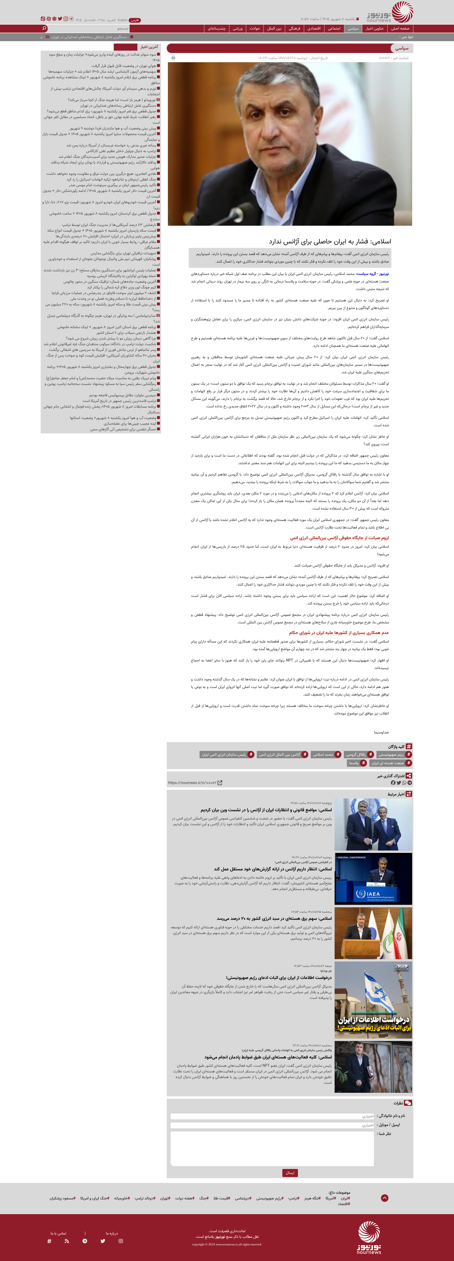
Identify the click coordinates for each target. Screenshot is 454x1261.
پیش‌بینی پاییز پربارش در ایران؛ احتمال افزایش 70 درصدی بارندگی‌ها (106, 236)
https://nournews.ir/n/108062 (192, 783)
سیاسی (353, 28)
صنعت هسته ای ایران (388, 763)
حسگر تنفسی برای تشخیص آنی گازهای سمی (123, 429)
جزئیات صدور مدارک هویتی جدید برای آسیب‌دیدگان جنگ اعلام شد (108, 157)
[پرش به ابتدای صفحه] (385, 1198)
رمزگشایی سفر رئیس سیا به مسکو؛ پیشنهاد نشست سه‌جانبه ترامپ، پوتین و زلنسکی (102, 387)
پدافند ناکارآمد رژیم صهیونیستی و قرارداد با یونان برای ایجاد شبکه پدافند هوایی (105, 165)
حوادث (255, 28)
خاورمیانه (121, 1198)
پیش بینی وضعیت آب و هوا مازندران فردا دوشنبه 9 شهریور (113, 128)
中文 (79, 20)
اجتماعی (334, 28)
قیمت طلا (221, 1198)
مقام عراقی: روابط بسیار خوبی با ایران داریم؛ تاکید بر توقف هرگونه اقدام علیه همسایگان (101, 245)
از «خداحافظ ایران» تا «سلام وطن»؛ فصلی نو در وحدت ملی (113, 299)
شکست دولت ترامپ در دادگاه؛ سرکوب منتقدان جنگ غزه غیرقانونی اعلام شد (100, 344)
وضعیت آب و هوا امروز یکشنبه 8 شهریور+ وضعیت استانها (113, 418)
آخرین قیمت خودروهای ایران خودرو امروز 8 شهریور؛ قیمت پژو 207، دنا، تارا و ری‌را (101, 205)
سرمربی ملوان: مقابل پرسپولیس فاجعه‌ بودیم (123, 395)
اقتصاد (343, 1204)
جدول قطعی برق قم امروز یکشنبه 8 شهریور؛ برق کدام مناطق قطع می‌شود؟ (102, 111)
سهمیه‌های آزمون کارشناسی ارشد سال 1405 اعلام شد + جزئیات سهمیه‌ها (102, 72)
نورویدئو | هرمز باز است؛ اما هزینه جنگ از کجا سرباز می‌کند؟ (112, 100)
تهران (164, 1198)
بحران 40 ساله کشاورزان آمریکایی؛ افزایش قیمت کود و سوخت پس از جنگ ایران (103, 358)
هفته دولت (183, 1198)
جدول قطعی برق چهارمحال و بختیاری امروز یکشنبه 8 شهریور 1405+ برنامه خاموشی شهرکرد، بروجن (103, 370)
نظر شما (385, 1134)
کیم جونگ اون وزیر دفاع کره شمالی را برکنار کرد (122, 287)
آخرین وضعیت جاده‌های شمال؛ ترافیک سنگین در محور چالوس (110, 282)
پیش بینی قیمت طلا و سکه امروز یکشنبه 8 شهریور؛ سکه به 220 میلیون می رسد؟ (102, 307)
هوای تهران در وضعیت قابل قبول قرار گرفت (124, 66)
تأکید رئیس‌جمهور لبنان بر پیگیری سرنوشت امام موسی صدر (113, 185)
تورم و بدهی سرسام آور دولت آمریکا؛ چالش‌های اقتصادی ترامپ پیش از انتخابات (105, 91)
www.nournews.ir (226, 1244)
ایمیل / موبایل (389, 1125)
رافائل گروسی (356, 755)
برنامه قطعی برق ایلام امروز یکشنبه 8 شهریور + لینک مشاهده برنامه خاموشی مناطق (101, 80)
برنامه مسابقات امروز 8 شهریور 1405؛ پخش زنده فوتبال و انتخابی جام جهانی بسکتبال (102, 409)
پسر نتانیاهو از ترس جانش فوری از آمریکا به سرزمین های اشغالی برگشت (103, 350)
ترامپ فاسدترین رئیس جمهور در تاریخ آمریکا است (120, 401)
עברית (101, 20)
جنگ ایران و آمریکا (93, 1198)
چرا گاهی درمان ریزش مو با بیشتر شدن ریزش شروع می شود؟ (111, 338)
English (122, 20)
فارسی (135, 20)
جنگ (202, 1198)
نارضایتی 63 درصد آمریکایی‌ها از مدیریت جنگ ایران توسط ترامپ (109, 225)
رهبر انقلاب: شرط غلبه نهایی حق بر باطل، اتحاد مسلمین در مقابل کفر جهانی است (102, 120)
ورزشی (237, 28)
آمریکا (330, 1198)
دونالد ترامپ (144, 1198)
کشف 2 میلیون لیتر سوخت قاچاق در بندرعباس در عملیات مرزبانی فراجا (104, 293)
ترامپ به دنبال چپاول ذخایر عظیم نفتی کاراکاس (121, 151)
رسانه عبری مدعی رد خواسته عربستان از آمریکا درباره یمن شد (111, 145)
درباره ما (112, 1233)
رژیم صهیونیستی (391, 755)
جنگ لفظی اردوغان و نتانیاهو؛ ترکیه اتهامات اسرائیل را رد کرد (112, 179)
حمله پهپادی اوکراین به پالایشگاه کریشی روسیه (122, 276)
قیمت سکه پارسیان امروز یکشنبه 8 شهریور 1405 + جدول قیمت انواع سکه (102, 231)
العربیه (111, 20)
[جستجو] (44, 29)
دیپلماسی (242, 1198)
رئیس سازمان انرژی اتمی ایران (224, 755)
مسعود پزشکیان (61, 1198)
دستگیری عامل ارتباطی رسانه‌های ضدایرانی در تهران (112, 37)
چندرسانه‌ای (217, 28)
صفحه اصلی (400, 28)
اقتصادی (314, 28)
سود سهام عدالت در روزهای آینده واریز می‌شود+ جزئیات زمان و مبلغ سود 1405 (104, 57)
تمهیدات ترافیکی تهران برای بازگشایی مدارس (124, 253)
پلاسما (354, 763)
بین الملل (274, 28)
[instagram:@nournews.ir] (121, 1241)
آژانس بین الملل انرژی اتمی (279, 755)
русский (89, 20)
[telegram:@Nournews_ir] (85, 1241)
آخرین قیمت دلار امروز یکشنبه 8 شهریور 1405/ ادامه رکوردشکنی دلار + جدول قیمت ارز (101, 194)
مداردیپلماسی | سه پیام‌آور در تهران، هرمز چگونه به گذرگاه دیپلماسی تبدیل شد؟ (103, 319)
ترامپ (292, 1198)
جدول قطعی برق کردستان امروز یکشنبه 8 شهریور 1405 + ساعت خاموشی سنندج (104, 216)
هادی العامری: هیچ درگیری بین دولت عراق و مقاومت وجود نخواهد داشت (102, 174)
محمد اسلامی (323, 755)
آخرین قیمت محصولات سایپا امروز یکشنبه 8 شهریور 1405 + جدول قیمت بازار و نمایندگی (101, 137)
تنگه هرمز (311, 1198)
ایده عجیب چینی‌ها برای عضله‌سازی (130, 424)
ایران (344, 1198)
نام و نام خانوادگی (392, 1116)
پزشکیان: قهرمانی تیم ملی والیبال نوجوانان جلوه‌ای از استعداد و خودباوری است (104, 262)
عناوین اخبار (375, 28)
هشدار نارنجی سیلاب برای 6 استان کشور (126, 333)
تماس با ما (58, 1233)
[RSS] (67, 1241)
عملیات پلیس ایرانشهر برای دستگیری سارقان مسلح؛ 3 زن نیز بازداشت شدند (100, 270)
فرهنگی (294, 28)
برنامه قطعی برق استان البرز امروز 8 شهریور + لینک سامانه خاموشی (107, 327)
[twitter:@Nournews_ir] (102, 1241)
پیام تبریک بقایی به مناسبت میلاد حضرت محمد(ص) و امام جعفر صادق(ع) (101, 378)
